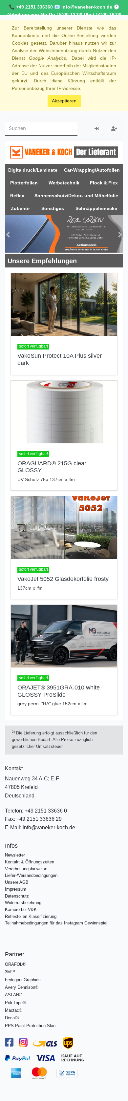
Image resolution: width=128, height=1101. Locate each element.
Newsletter (15, 853)
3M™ (10, 970)
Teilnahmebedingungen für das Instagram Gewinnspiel (56, 921)
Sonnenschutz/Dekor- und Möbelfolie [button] (76, 195)
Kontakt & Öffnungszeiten (29, 860)
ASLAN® (13, 993)
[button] (8, 234)
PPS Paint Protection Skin (30, 1023)
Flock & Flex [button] (104, 182)
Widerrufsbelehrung (23, 901)
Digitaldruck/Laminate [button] (32, 170)
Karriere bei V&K (21, 907)
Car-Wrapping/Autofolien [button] (92, 170)
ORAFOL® (15, 962)
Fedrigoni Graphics (23, 977)
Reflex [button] (17, 195)
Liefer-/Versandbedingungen (31, 873)
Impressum (15, 887)
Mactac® (13, 1008)
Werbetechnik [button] (64, 182)
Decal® (12, 1016)
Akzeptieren (64, 100)
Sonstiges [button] (52, 208)
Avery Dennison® (21, 985)
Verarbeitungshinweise (26, 866)
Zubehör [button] (20, 208)
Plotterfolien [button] (24, 182)
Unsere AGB (17, 880)
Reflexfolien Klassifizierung (30, 914)
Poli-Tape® (15, 1000)
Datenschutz (17, 894)
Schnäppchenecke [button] (96, 208)
